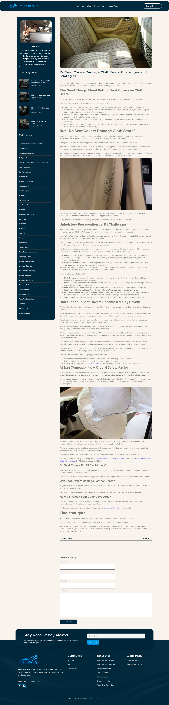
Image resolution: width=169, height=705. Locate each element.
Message (64, 591)
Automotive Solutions (106, 664)
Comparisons (102, 676)
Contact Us (99, 6)
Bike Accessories (104, 668)
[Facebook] (24, 686)
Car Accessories (103, 672)
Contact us (72, 668)
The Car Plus (94, 698)
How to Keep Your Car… (41, 95)
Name (63, 562)
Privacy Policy (113, 6)
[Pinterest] (19, 686)
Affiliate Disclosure (134, 664)
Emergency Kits (103, 681)
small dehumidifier (94, 363)
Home (70, 6)
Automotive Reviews (105, 660)
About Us (80, 6)
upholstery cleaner (111, 508)
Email (63, 572)
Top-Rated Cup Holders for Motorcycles (41, 82)
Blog (89, 6)
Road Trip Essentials (105, 685)
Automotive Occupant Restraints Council (109, 459)
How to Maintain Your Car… (40, 109)
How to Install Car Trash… (39, 122)
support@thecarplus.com (28, 681)
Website (63, 581)
